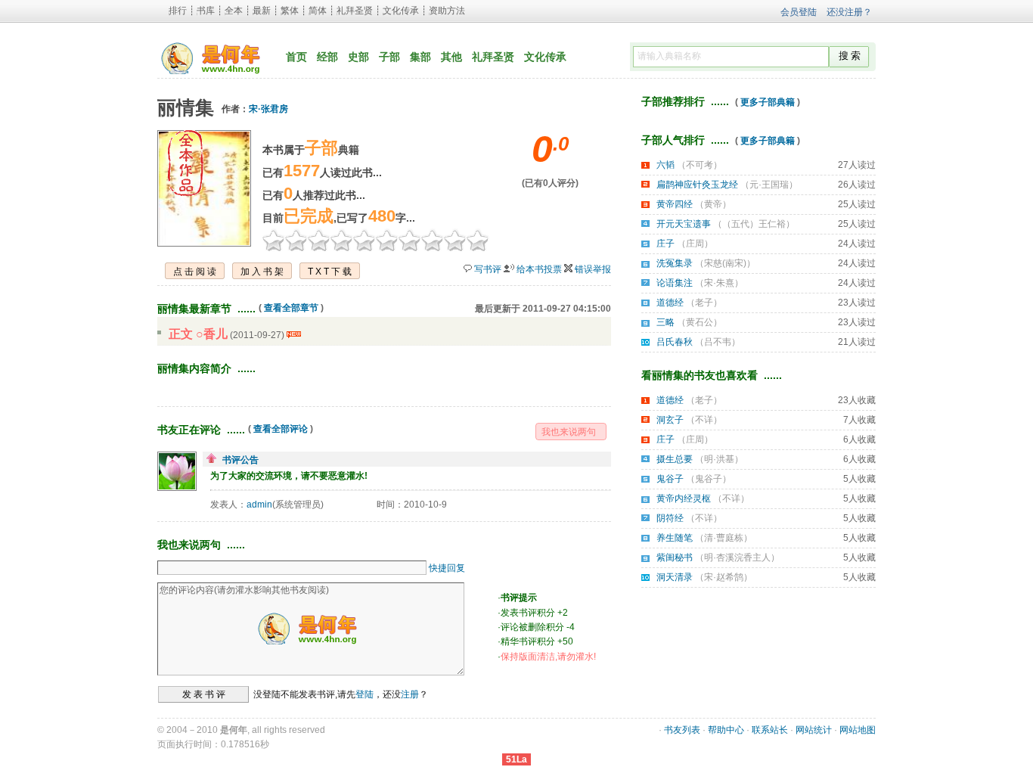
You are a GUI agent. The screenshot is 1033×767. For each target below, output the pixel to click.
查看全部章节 (291, 308)
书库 (206, 10)
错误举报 (593, 269)
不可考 (699, 165)
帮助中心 (726, 730)
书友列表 (682, 730)
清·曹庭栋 (723, 538)
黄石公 (699, 322)
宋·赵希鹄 (723, 577)
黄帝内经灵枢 (683, 498)
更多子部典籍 (767, 102)
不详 (704, 420)
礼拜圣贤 (355, 10)
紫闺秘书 (674, 557)
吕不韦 (717, 342)
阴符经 (670, 518)
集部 (420, 57)
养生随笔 (674, 538)
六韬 (665, 165)
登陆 (364, 694)
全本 (234, 10)
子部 (389, 57)
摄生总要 (674, 459)
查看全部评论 (280, 429)
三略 (665, 322)
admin (259, 504)
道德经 (670, 302)
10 (478, 239)
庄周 (695, 243)
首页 (296, 57)
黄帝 (713, 204)
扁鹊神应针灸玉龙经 (697, 184)
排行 (178, 10)
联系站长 (770, 730)
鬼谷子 (670, 479)
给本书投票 (539, 269)
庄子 (665, 243)
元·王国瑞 (769, 184)
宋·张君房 (268, 109)
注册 (410, 694)
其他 (451, 57)
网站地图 (857, 730)
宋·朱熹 (719, 283)
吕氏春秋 (674, 342)
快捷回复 (447, 568)
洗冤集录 (674, 263)
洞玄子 (670, 420)
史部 (358, 57)
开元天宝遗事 (683, 224)
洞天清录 (674, 577)
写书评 (487, 269)
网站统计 (814, 730)
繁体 (290, 10)
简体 (318, 10)
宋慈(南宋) (725, 263)
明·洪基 (719, 459)
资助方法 (447, 10)
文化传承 (401, 10)
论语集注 (674, 283)
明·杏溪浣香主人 (737, 557)
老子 (704, 302)
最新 (262, 10)
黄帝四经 (674, 204)
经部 (327, 57)
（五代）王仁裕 (754, 224)
